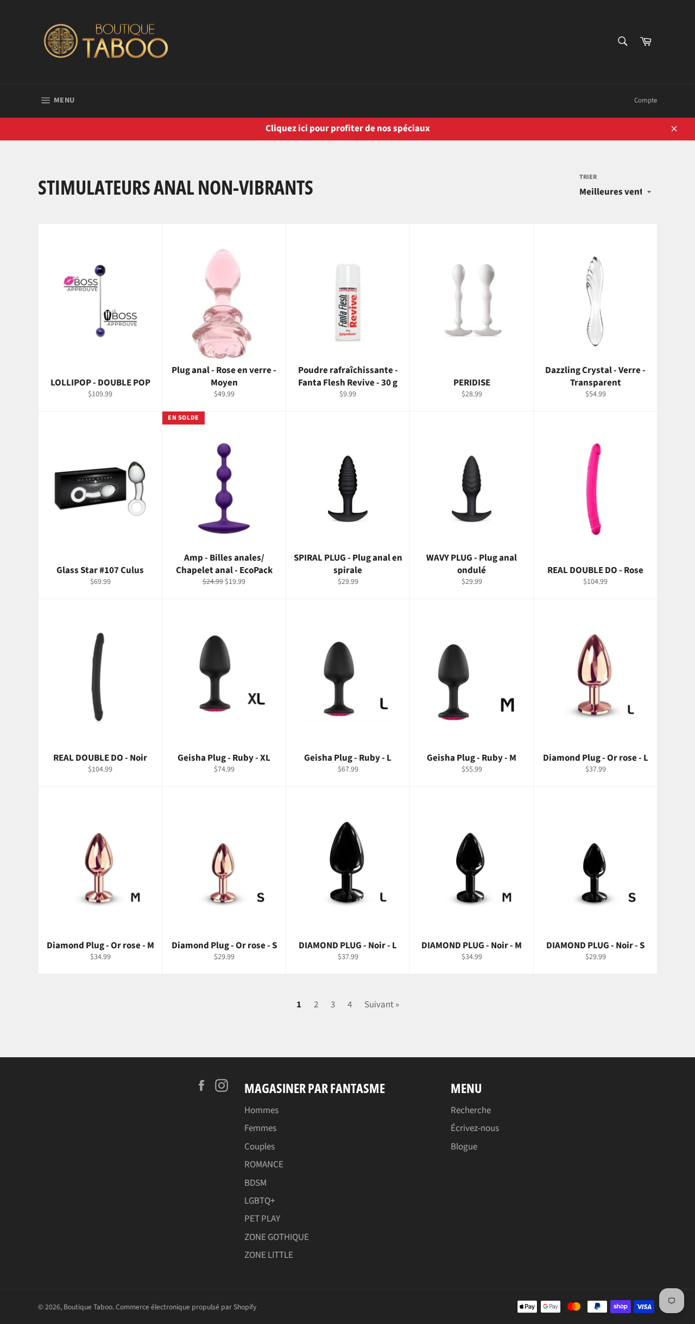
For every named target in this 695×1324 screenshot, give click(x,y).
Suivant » (381, 1004)
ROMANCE (263, 1164)
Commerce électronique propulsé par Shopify (186, 1307)
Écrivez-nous (475, 1128)
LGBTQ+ (259, 1200)
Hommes (261, 1110)
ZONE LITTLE (268, 1255)
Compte (645, 100)
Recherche (471, 1110)
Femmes (260, 1128)
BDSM (255, 1183)
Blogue (464, 1146)
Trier (588, 177)
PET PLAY (262, 1218)
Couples (259, 1146)
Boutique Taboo (88, 1307)
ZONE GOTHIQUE (276, 1237)
